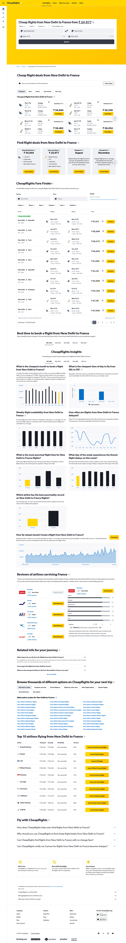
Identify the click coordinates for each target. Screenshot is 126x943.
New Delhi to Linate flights (25, 710)
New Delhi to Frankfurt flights (59, 702)
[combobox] (22, 26)
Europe (23, 66)
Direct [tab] (38, 91)
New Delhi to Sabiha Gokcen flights (94, 715)
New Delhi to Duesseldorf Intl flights (61, 726)
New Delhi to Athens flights (92, 718)
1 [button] (94, 322)
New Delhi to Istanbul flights (26, 707)
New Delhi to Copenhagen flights (27, 718)
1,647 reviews (31, 617)
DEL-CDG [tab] (49, 343)
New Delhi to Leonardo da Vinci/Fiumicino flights (66, 710)
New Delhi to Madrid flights (26, 721)
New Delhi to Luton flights (91, 710)
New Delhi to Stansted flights (59, 704)
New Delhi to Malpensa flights (92, 702)
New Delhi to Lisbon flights (58, 729)
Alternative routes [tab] (24, 687)
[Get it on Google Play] (101, 914)
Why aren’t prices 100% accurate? (29, 899)
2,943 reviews (32, 639)
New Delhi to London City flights (60, 715)
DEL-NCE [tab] (58, 343)
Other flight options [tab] (88, 687)
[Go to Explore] (3, 21)
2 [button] (98, 322)
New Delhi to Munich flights (26, 726)
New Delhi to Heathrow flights (27, 702)
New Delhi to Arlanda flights (26, 729)
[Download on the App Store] (101, 919)
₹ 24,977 (85, 22)
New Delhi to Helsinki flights (92, 721)
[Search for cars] (3, 17)
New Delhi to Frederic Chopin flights (61, 713)
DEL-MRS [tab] (66, 343)
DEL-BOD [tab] (84, 343)
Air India (30, 634)
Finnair (29, 600)
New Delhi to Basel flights (25, 724)
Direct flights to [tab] (55, 687)
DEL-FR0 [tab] (49, 361)
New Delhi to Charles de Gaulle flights (62, 707)
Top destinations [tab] (24, 692)
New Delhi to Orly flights (25, 713)
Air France (30, 611)
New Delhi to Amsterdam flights (93, 704)
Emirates (30, 589)
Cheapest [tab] (22, 91)
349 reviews (31, 628)
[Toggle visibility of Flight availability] (94, 404)
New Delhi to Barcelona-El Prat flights (62, 721)
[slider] (117, 199)
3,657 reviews (32, 595)
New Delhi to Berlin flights (91, 726)
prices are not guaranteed (56, 886)
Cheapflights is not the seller (27, 892)
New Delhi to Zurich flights (91, 707)
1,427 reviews (31, 606)
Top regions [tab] (36, 692)
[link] (28, 172)
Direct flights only (57, 26)
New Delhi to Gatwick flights (26, 704)
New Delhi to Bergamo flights (26, 715)
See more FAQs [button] (51, 674)
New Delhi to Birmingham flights (93, 724)
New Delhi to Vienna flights (92, 713)
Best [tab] (30, 91)
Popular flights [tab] (102, 687)
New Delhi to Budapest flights (92, 729)
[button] (3, 3)
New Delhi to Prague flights (59, 724)
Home (17, 66)
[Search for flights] (3, 9)
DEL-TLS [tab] (75, 343)
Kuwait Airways (32, 622)
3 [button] (102, 322)
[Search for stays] (3, 13)
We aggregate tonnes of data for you (30, 896)
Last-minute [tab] (47, 91)
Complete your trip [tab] (40, 687)
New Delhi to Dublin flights (58, 718)
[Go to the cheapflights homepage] (14, 3)
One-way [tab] (58, 91)
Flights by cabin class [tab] (71, 687)
